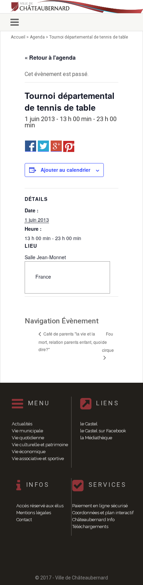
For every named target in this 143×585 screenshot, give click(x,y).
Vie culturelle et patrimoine (40, 444)
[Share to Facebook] (30, 146)
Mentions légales (33, 512)
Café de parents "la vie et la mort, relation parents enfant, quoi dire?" (70, 341)
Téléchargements (90, 526)
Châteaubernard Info (93, 519)
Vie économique (28, 451)
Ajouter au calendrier (65, 169)
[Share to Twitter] (43, 146)
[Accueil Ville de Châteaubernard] (71, 6)
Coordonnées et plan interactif (103, 512)
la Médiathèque (96, 437)
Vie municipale (27, 430)
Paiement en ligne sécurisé (100, 505)
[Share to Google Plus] (56, 146)
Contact (24, 519)
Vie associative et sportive (38, 458)
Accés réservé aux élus (40, 505)
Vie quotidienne (28, 437)
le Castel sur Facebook (103, 430)
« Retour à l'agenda (50, 57)
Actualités (22, 423)
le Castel (89, 423)
